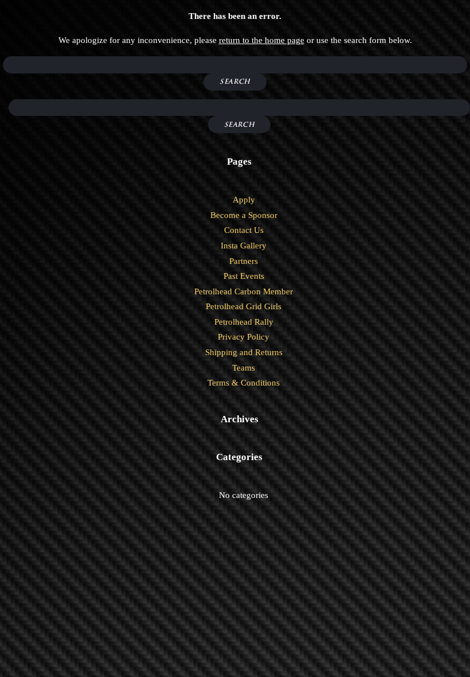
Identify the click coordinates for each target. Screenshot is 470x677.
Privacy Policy (243, 336)
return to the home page (261, 40)
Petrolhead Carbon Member (243, 291)
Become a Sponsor (243, 215)
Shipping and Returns (244, 352)
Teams (243, 367)
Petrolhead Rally (243, 321)
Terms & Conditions (243, 382)
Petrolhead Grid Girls (243, 306)
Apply (244, 199)
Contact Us (244, 230)
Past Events (244, 276)
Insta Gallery (244, 245)
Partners (243, 261)
